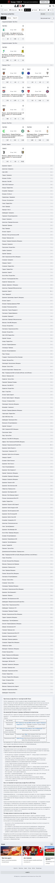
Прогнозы (21, 868)
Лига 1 (4, 69)
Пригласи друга (6, 858)
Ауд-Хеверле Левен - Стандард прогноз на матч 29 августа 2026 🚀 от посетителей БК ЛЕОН (37, 136)
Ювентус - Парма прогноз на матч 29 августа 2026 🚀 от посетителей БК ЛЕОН (12, 157)
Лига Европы (28, 728)
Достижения (28, 858)
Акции (25, 868)
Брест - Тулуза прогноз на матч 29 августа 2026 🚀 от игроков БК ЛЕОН (37, 95)
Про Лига (5, 25)
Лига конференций (37, 728)
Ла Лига (34, 722)
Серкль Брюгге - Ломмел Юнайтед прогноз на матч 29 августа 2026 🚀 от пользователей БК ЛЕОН (12, 136)
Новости (15, 868)
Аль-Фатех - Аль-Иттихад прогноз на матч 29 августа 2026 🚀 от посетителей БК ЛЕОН (13, 56)
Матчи (33, 868)
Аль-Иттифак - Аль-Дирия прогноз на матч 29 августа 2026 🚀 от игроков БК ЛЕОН (12, 35)
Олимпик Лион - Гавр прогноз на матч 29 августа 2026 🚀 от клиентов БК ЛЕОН (13, 95)
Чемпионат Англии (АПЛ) (24, 722)
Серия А (38, 722)
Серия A (4, 148)
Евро (26, 734)
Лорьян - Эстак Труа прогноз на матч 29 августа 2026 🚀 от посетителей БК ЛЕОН (13, 114)
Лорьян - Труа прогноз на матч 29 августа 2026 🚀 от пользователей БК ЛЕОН (12, 78)
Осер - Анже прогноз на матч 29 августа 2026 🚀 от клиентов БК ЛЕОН (38, 77)
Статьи (29, 868)
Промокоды (38, 868)
